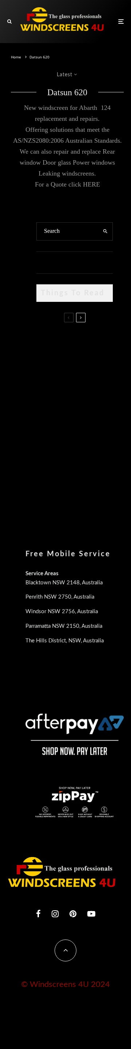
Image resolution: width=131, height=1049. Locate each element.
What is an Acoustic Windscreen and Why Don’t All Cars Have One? (89, 489)
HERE (91, 184)
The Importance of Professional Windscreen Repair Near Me (88, 380)
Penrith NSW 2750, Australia (59, 597)
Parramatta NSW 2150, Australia (63, 626)
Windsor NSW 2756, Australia (61, 611)
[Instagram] (55, 913)
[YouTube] (91, 913)
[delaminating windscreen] (48, 450)
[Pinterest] (73, 913)
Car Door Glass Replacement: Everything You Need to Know (85, 343)
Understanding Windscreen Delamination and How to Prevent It (87, 452)
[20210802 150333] (48, 416)
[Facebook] (38, 913)
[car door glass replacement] (48, 341)
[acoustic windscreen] (48, 488)
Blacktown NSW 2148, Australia (64, 582)
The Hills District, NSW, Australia (64, 640)
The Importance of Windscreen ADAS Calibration (88, 413)
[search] (105, 231)
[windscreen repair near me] (48, 376)
